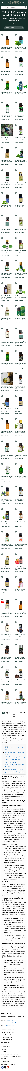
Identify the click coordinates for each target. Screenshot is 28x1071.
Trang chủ (5, 18)
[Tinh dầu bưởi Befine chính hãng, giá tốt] (21, 491)
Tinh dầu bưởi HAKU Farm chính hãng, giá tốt (21, 545)
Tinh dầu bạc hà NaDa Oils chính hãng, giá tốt (21, 274)
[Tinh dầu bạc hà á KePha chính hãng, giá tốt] (7, 40)
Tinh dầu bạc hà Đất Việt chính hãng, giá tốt (6, 116)
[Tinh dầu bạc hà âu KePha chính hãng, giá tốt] (7, 62)
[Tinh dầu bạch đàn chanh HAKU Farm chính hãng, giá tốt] (21, 378)
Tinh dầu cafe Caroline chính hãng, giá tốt (20, 635)
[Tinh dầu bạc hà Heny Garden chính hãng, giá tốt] (21, 153)
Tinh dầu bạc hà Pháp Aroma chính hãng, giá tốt (7, 319)
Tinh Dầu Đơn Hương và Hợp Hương (15, 757)
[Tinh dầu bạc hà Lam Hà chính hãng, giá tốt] (7, 243)
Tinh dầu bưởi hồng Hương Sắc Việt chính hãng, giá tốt (6, 591)
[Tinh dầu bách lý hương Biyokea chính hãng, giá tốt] (21, 469)
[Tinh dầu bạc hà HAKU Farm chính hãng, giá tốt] (21, 130)
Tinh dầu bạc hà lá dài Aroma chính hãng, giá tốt (21, 228)
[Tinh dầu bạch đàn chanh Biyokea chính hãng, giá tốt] (7, 356)
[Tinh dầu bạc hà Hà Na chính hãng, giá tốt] (7, 130)
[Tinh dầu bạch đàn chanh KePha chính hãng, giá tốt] (7, 424)
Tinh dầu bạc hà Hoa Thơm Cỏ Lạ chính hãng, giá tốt (6, 207)
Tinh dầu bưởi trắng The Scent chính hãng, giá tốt (7, 635)
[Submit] (25, 7)
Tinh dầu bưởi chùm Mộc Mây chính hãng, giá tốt (20, 522)
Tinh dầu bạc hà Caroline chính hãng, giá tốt (20, 93)
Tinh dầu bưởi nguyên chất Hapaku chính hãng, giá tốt (7, 613)
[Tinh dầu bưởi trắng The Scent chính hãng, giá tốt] (7, 627)
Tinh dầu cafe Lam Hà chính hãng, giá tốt (20, 680)
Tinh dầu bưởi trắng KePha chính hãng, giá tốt (21, 612)
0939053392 (10, 1020)
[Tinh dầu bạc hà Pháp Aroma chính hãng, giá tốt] (7, 311)
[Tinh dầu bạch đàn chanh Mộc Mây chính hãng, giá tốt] (7, 446)
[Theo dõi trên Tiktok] (5, 1067)
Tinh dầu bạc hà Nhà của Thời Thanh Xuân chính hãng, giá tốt (6, 297)
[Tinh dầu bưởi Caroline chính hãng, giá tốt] (7, 514)
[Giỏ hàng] (23, 2)
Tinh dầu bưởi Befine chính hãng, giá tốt (19, 500)
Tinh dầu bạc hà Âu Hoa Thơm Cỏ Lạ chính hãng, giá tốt (20, 48)
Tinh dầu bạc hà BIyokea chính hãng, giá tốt (6, 93)
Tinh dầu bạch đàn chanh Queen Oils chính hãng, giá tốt (7, 478)
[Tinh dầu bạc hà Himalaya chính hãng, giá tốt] (7, 175)
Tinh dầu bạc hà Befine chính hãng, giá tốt (20, 70)
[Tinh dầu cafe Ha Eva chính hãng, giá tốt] (7, 650)
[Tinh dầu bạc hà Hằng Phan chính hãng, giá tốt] (7, 153)
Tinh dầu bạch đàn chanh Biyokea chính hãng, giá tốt (7, 365)
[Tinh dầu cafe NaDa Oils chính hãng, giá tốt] (21, 695)
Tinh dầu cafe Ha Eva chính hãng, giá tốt (6, 658)
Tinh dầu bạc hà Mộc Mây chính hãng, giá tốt (7, 274)
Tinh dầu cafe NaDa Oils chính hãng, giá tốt (20, 703)
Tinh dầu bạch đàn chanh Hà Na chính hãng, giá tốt (7, 387)
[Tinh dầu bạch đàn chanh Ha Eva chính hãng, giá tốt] (21, 356)
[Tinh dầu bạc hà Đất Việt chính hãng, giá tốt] (7, 107)
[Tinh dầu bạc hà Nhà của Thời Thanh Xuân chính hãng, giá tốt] (7, 288)
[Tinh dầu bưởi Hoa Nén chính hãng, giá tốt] (7, 559)
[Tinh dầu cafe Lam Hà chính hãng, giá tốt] (21, 672)
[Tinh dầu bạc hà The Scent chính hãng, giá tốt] (7, 333)
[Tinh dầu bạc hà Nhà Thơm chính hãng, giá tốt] (21, 288)
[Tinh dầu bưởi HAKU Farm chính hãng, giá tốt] (21, 537)
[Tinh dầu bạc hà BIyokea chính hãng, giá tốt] (7, 85)
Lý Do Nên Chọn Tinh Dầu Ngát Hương (14, 772)
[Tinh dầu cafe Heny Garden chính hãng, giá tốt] (21, 650)
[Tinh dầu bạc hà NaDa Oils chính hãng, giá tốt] (21, 266)
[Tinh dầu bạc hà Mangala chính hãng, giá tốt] (21, 243)
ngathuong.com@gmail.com (11, 1023)
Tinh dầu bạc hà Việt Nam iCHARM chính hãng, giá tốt (20, 342)
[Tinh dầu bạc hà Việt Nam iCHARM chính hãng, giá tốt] (21, 333)
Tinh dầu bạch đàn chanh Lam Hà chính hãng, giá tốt (20, 433)
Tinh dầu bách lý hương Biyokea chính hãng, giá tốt (20, 478)
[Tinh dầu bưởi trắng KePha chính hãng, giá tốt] (21, 604)
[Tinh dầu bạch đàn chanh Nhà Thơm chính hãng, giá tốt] (21, 446)
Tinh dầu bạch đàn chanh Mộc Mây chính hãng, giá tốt (7, 455)
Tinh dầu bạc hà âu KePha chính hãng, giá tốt (7, 70)
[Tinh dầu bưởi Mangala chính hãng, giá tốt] (21, 582)
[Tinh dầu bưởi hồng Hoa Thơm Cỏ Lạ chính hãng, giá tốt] (21, 559)
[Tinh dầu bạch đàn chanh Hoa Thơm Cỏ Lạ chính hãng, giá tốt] (7, 401)
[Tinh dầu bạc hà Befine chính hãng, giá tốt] (21, 62)
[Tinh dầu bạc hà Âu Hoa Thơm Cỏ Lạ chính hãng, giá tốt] (21, 40)
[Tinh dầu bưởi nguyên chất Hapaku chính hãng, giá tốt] (7, 604)
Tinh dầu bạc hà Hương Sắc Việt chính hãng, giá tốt (20, 207)
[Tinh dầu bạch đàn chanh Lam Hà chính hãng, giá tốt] (21, 424)
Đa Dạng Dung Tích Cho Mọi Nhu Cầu (14, 769)
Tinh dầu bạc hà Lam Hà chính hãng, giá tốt (6, 251)
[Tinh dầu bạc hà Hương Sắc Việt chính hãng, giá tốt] (21, 198)
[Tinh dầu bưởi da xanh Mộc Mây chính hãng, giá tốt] (7, 537)
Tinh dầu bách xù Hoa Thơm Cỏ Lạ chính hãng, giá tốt (6, 500)
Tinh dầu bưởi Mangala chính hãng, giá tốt (20, 590)
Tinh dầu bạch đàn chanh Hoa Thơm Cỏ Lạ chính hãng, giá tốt (7, 410)
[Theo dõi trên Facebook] (2, 1067)
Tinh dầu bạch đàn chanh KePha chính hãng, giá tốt (7, 432)
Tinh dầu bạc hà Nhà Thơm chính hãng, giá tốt (20, 296)
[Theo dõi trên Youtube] (8, 1067)
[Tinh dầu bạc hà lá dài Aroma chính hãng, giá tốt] (21, 220)
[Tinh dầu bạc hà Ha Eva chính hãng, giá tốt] (21, 107)
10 (21, 713)
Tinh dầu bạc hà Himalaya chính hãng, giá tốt (7, 183)
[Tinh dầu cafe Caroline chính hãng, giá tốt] (21, 627)
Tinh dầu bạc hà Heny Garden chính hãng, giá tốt (21, 161)
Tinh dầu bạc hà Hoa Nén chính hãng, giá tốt (20, 183)
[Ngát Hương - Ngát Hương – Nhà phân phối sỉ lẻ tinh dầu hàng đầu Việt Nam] (14, 2)
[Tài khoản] (26, 2)
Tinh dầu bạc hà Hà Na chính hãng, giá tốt (6, 138)
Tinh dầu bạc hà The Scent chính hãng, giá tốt (7, 341)
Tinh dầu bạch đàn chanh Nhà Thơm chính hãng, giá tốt (21, 455)
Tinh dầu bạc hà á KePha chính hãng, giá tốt (6, 48)
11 (24, 713)
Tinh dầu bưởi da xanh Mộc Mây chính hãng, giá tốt (7, 545)
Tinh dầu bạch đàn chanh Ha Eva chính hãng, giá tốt (21, 364)
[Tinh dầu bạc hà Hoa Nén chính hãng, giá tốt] (21, 175)
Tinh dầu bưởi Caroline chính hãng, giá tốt (6, 522)
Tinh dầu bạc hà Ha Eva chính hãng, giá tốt (20, 116)
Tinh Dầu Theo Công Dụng (13, 759)
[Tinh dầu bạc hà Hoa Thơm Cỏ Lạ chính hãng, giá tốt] (7, 198)
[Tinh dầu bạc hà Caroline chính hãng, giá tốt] (21, 85)
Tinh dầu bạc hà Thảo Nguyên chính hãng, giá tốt (20, 320)
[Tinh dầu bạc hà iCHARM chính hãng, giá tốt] (7, 220)
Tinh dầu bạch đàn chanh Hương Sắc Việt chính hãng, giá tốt (20, 410)
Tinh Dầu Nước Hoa (11, 762)
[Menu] (2, 2)
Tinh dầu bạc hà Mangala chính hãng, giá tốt (20, 251)
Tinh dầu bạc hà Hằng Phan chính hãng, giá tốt (6, 161)
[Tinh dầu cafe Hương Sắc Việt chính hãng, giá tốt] (7, 672)
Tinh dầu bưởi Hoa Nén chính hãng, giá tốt (6, 567)
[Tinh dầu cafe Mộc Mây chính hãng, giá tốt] (7, 695)
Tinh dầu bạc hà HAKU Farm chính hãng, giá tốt (20, 138)
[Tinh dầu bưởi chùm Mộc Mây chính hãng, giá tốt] (21, 514)
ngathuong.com (10, 1025)
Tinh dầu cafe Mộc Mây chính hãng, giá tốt (6, 703)
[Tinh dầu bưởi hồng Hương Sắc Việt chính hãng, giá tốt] (7, 582)
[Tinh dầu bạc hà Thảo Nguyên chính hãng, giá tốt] (21, 311)
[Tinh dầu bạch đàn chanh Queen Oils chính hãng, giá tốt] (7, 469)
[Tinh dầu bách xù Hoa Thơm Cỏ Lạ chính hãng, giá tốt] (7, 491)
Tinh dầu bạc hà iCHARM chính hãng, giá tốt (7, 228)
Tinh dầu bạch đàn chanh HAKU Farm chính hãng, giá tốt (20, 387)
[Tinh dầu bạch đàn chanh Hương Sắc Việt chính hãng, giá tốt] (21, 401)
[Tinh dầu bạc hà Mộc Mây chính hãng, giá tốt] (7, 266)
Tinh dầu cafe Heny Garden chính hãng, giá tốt (21, 658)
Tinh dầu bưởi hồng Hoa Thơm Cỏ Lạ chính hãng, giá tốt (20, 568)
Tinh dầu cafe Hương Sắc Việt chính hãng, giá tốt (7, 680)
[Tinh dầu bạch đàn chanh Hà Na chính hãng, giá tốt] (7, 378)
